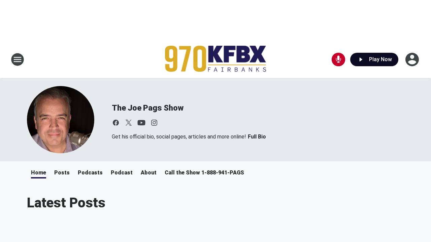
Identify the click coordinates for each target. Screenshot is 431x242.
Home (38, 172)
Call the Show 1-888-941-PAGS (204, 172)
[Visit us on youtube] (141, 123)
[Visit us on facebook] (116, 123)
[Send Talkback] (338, 59)
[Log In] (412, 59)
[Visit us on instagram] (154, 123)
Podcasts (90, 172)
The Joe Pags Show (148, 108)
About (149, 172)
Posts (62, 172)
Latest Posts (66, 203)
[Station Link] (215, 60)
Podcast (122, 172)
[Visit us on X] (129, 123)
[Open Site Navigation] (17, 59)
